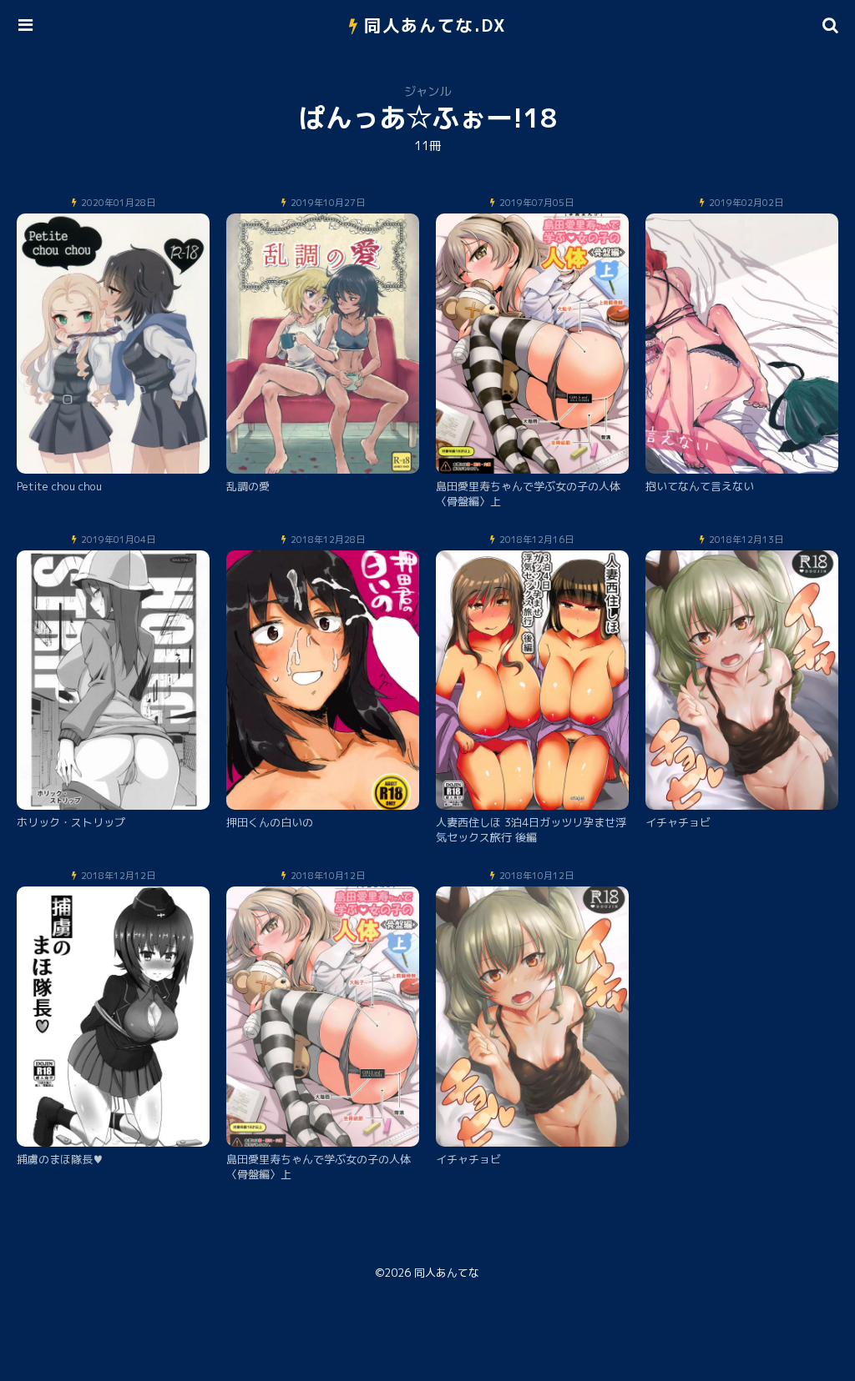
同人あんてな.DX (435, 25)
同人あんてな (446, 1272)
